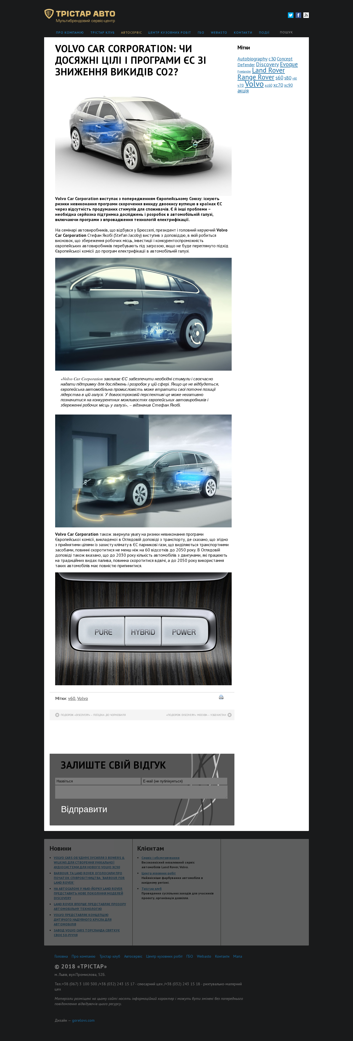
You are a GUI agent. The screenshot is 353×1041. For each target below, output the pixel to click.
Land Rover (268, 70)
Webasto (219, 32)
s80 (287, 78)
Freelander (244, 71)
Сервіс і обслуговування (160, 858)
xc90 (288, 85)
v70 (240, 85)
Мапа (237, 956)
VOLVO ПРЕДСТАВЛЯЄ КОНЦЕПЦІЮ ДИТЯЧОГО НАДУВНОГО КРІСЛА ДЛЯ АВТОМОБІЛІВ (82, 919)
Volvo (82, 698)
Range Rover (255, 76)
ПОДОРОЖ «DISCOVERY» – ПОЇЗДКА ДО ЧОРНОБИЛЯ (93, 715)
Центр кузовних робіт (169, 32)
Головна (61, 956)
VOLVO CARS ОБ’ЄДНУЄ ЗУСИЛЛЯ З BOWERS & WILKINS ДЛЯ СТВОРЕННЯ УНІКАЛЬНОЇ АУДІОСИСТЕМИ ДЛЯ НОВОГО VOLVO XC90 (89, 862)
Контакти (243, 32)
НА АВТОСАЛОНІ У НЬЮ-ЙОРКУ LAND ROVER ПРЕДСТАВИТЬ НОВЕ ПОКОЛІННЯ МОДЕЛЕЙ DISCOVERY (88, 893)
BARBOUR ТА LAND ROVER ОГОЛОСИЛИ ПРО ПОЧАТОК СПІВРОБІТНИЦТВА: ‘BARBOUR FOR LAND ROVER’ (89, 878)
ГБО (201, 32)
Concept (285, 59)
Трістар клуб (102, 32)
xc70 (278, 85)
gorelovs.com (83, 1020)
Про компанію (70, 32)
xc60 (268, 85)
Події (264, 32)
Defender (246, 64)
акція (243, 90)
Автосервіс (131, 32)
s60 (279, 77)
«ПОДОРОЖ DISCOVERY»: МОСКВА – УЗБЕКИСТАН (196, 715)
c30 (272, 58)
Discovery (267, 64)
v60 (71, 698)
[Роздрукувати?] (223, 697)
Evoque (289, 64)
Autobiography (252, 58)
